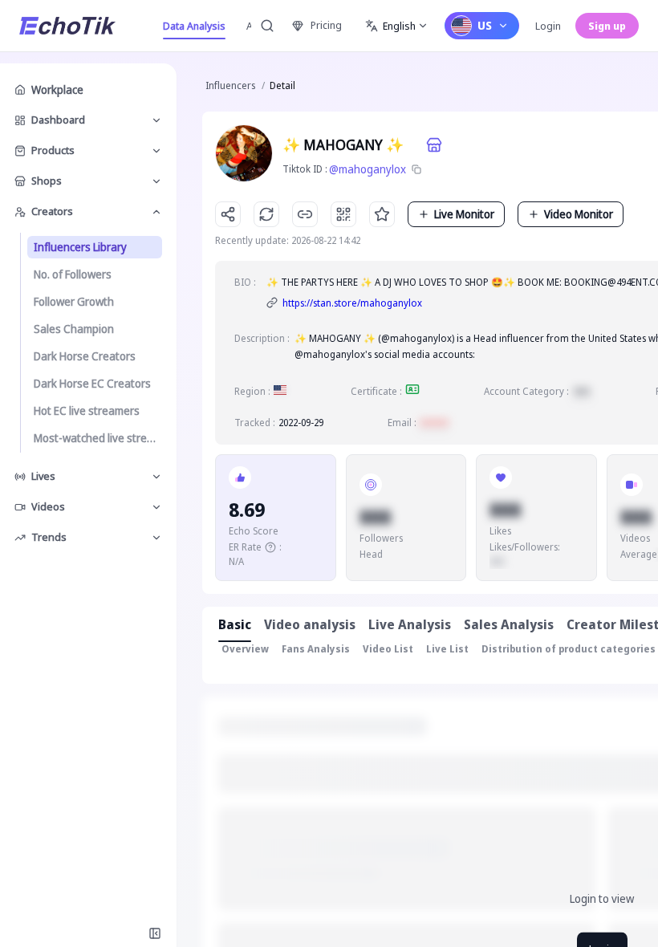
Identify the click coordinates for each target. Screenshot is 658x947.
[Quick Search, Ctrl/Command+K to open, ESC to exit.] (267, 26)
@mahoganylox (367, 169)
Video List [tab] (388, 649)
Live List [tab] (447, 649)
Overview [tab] (245, 649)
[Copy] (416, 169)
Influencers (230, 85)
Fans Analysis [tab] (316, 649)
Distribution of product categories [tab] (568, 649)
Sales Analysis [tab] (509, 624)
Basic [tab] (234, 624)
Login (548, 25)
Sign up (607, 25)
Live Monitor (464, 214)
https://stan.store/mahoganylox (352, 303)
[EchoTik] (67, 26)
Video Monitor (578, 214)
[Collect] (382, 214)
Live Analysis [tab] (409, 624)
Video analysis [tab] (309, 624)
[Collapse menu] (155, 933)
